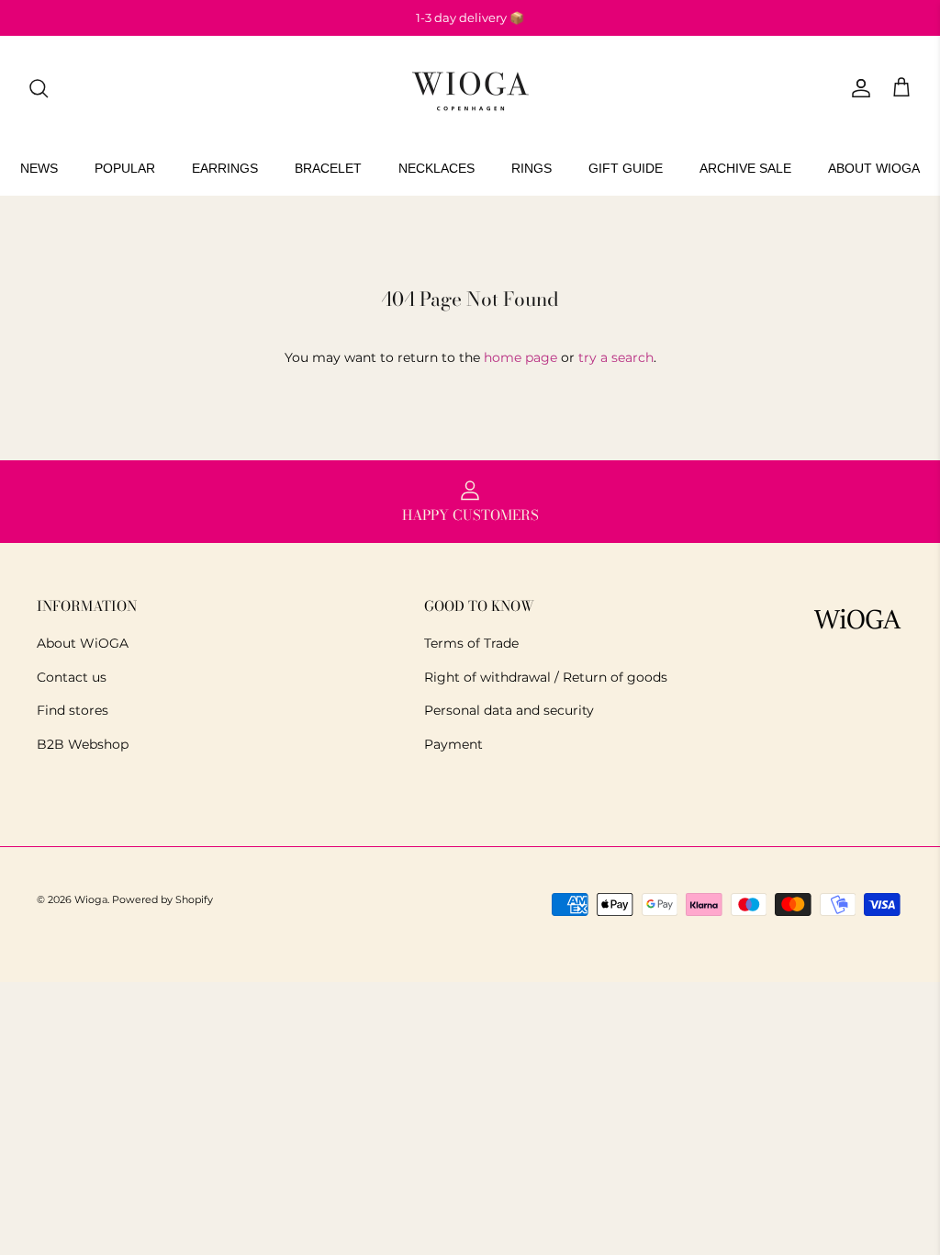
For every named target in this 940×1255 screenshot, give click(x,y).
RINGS (531, 168)
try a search (616, 357)
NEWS (39, 168)
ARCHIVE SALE (745, 168)
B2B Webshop (83, 744)
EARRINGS (225, 168)
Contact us (71, 677)
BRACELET (328, 168)
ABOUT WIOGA (874, 168)
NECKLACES (436, 168)
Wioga (90, 899)
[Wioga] (470, 88)
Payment (453, 744)
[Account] (857, 88)
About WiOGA (83, 643)
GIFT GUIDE (625, 168)
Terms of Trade (471, 643)
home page (520, 357)
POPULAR (125, 168)
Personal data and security (509, 710)
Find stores (72, 710)
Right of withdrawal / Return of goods (545, 677)
